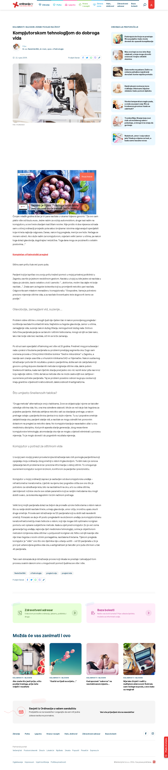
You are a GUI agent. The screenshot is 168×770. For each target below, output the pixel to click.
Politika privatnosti (58, 762)
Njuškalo (59, 750)
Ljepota (72, 5)
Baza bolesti (110, 734)
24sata (67, 750)
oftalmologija (36, 573)
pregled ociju (51, 573)
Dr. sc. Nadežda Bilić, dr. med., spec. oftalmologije (43, 49)
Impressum (29, 762)
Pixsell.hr (84, 750)
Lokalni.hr (50, 750)
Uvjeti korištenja (42, 762)
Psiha (59, 5)
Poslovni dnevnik (30, 750)
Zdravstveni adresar (91, 734)
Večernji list (17, 750)
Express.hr (94, 750)
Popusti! (75, 750)
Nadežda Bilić (20, 573)
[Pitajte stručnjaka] (166, 747)
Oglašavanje (18, 762)
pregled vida (67, 573)
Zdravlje (46, 5)
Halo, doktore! (71, 734)
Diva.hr (42, 750)
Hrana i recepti (53, 734)
